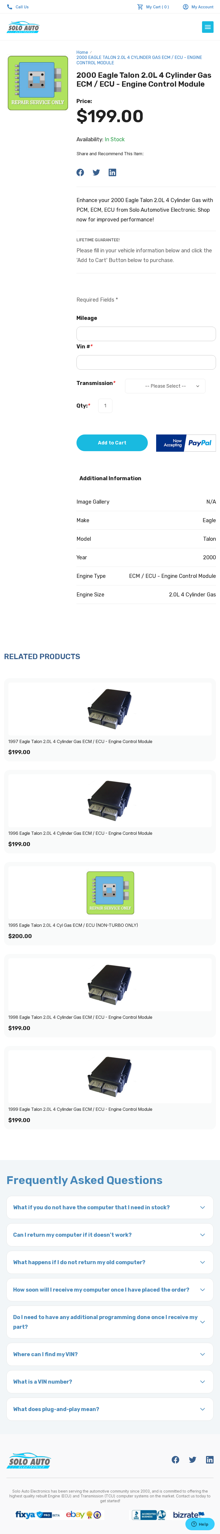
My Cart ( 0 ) (157, 7)
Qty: (83, 405)
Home (82, 52)
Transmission (95, 383)
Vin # (84, 346)
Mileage (86, 318)
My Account (203, 7)
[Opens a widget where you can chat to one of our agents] (200, 1524)
